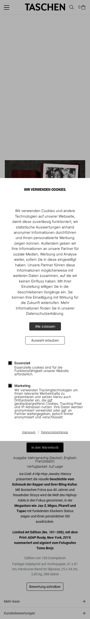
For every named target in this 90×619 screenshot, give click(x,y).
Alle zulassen (45, 326)
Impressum (29, 432)
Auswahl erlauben (45, 340)
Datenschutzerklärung (54, 432)
